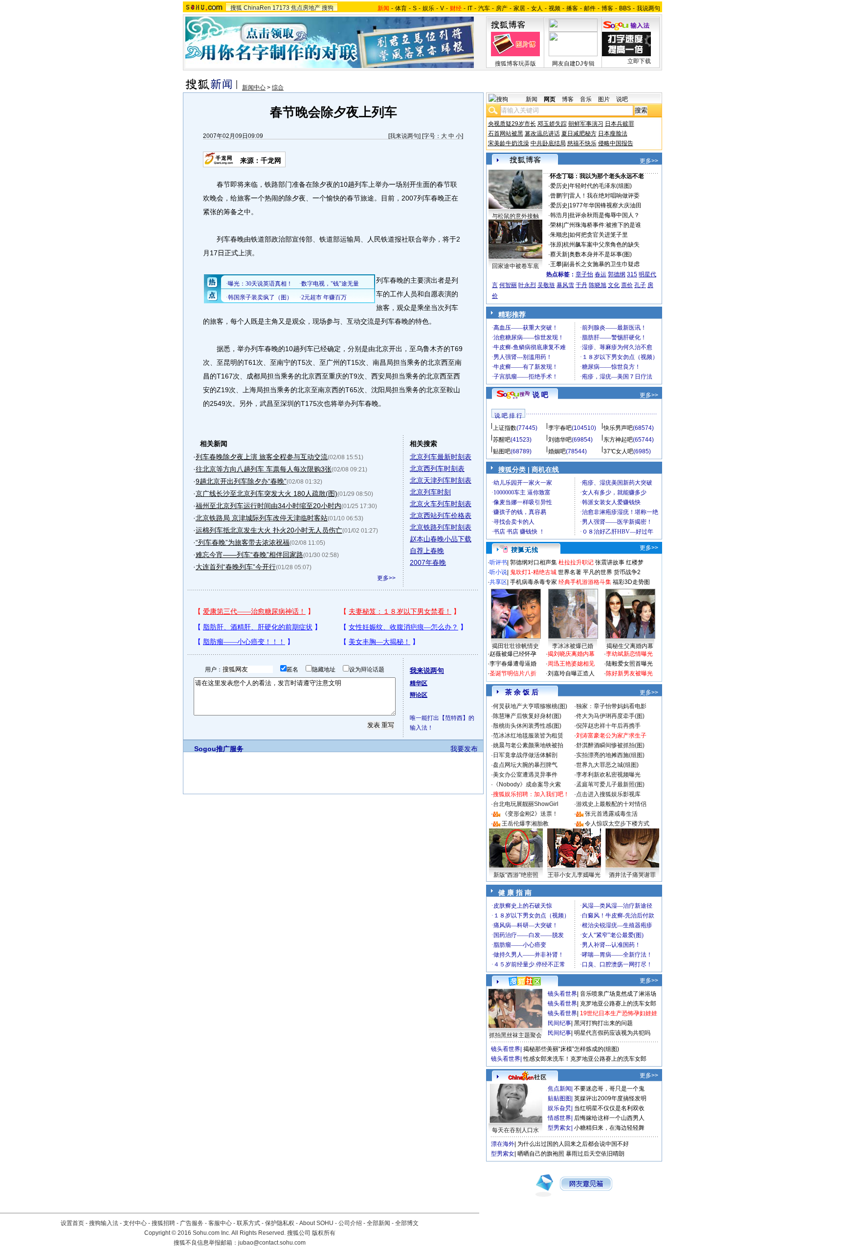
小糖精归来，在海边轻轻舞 (609, 1127)
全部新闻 (378, 1223)
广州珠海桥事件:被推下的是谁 (602, 225)
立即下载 (639, 61)
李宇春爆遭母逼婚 (512, 663)
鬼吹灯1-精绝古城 (533, 572)
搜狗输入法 (103, 1223)
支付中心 (135, 1223)
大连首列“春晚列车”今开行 (236, 567)
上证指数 (504, 427)
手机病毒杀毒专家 (533, 582)
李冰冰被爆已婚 (572, 646)
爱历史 (559, 185)
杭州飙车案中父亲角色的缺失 (601, 244)
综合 (278, 87)
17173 (280, 7)
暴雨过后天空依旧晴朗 (595, 1153)
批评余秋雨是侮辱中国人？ (604, 215)
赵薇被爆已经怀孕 (512, 653)
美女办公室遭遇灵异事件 (525, 774)
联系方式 (248, 1223)
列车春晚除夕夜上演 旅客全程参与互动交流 (262, 457)
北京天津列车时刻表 (440, 480)
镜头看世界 (562, 993)
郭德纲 (616, 274)
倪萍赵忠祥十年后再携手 (608, 725)
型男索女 (559, 1127)
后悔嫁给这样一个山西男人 (609, 1118)
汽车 (484, 8)
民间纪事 (559, 1023)
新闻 (531, 99)
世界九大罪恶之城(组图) (607, 764)
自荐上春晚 (427, 551)
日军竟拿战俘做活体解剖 (525, 755)
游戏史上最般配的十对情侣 (611, 804)
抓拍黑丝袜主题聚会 (515, 1035)
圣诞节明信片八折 (512, 673)
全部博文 (407, 1223)
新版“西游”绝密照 (515, 874)
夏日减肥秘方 (579, 133)
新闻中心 (254, 87)
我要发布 (464, 749)
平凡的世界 (597, 572)
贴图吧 (502, 451)
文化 (614, 285)
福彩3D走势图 (631, 582)
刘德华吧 (560, 439)
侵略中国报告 (615, 143)
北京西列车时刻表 (437, 468)
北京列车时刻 (430, 492)
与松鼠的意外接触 (515, 216)
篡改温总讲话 (542, 133)
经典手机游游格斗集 (584, 582)
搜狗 (328, 7)
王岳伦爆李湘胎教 (525, 823)
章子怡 (584, 274)
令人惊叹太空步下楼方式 (617, 823)
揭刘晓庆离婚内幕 (571, 653)
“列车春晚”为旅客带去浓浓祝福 (242, 542)
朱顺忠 (559, 234)
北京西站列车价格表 (440, 515)
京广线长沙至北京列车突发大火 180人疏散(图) (266, 493)
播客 (572, 8)
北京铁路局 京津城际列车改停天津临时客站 (262, 518)
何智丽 (508, 285)
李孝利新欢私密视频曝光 (608, 774)
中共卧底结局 (548, 143)
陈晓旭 (597, 285)
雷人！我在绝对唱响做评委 (604, 195)
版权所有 (323, 1232)
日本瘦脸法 (612, 133)
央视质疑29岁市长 (512, 123)
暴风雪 (565, 285)
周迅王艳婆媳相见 (571, 663)
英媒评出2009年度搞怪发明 (610, 1098)
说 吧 (540, 395)
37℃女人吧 (618, 451)
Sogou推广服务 (219, 749)
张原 (556, 244)
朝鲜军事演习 (585, 123)
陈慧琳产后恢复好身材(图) (527, 716)
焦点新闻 (559, 1088)
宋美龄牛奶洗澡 (508, 143)
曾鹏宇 (559, 195)
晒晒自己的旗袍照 (540, 1153)
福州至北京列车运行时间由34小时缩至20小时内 (268, 506)
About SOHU (316, 1223)
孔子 (640, 285)
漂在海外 (502, 1143)
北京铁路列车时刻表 (440, 527)
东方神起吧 (618, 439)
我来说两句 (404, 136)
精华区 (418, 683)
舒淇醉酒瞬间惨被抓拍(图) (610, 745)
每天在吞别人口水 (515, 1130)
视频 (554, 8)
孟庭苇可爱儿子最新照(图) (610, 784)
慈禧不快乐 (582, 143)
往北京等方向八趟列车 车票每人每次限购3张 (264, 469)
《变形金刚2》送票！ (530, 813)
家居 (519, 8)
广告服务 (191, 1223)
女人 (537, 8)
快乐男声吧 (618, 427)
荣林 (556, 225)
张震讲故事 (609, 562)
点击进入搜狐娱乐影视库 (608, 794)
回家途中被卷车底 (515, 266)
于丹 (581, 285)
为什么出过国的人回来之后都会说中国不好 (573, 1143)
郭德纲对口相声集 (533, 562)
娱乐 (428, 8)
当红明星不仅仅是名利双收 (609, 1108)
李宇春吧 (560, 427)
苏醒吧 (502, 439)
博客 (607, 8)
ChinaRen (257, 7)
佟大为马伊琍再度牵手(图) (610, 716)
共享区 (498, 582)
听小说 (498, 572)
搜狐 (236, 7)
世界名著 (569, 572)
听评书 (498, 562)
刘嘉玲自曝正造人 (571, 673)
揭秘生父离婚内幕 (629, 646)
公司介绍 (350, 1223)
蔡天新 (559, 254)
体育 (401, 8)
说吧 (622, 99)
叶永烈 (527, 285)
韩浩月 (559, 215)
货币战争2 (627, 572)
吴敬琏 (546, 285)
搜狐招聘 (163, 1223)
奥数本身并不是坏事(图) (600, 254)
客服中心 (220, 1223)
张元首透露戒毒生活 (611, 813)
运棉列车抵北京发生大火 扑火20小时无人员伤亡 (269, 530)
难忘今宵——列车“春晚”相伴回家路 (249, 554)
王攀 (556, 264)
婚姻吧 (557, 451)
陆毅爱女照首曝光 (629, 663)
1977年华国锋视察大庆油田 (605, 205)
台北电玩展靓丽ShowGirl (525, 804)
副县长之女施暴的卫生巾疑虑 (601, 264)
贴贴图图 (559, 1098)
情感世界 (559, 1118)
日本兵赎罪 (619, 123)
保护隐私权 (279, 1223)
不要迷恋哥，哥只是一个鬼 (609, 1088)
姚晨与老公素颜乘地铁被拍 (528, 745)
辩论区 (418, 695)
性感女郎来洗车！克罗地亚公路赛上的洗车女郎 (584, 1058)
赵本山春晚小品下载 (440, 539)
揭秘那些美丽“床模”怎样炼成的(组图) (571, 1049)
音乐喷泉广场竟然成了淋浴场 (618, 993)
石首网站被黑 (505, 133)
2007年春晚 (428, 562)
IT (469, 8)
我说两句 (648, 8)
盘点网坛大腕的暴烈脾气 (525, 764)
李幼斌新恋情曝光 (629, 653)
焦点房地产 (305, 7)
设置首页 (72, 1223)
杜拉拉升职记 (576, 562)
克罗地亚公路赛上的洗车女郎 (618, 1003)
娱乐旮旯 (559, 1108)
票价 (627, 285)
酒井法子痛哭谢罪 (632, 874)
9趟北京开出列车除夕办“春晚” (241, 481)
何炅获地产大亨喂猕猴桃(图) (530, 706)
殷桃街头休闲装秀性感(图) (527, 725)
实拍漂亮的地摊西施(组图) (610, 755)
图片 (604, 99)
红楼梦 (635, 562)
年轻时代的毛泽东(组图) (600, 185)
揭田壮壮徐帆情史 (515, 646)
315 (632, 274)
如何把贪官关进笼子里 (598, 234)
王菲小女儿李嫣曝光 (574, 874)
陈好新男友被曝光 (629, 673)
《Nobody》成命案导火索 (527, 784)
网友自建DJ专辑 (573, 63)
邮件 (590, 8)
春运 (600, 274)
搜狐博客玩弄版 (515, 63)
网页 (550, 99)
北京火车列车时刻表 (440, 504)
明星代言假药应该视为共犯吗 (612, 1032)
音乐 (586, 99)
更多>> (386, 578)
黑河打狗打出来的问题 (603, 1023)
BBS (625, 8)
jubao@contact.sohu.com (272, 1242)
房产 (502, 8)
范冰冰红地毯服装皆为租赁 (528, 735)
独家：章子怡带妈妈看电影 (611, 706)
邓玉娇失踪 (552, 123)
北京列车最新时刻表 (440, 457)
